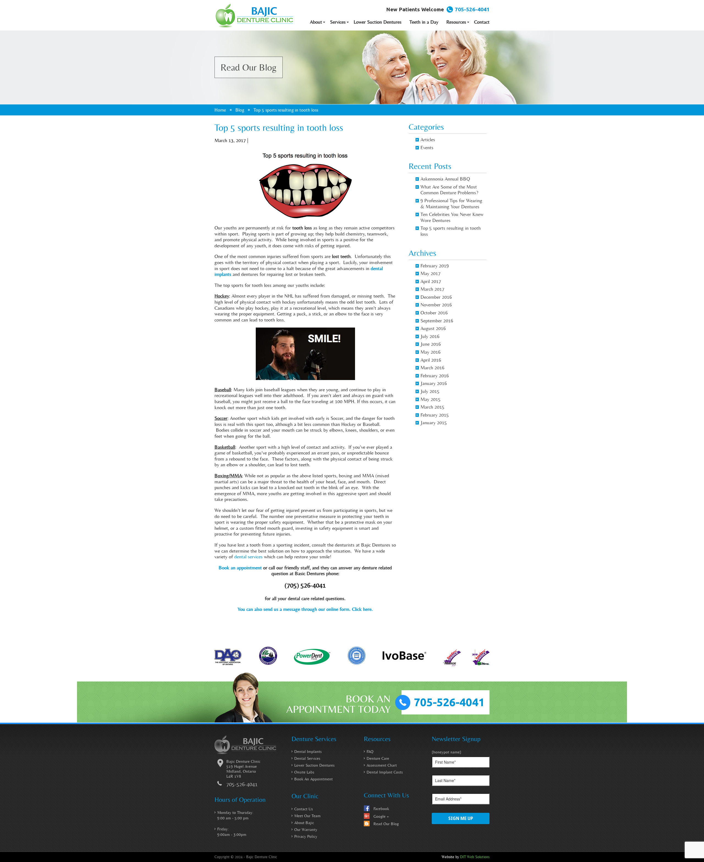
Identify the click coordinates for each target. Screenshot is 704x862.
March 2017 (432, 289)
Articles (427, 139)
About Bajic (304, 822)
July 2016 (429, 336)
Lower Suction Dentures (378, 22)
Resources (456, 22)
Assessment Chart (382, 765)
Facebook (381, 808)
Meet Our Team (307, 815)
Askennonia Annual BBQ (445, 179)
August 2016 (433, 328)
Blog (239, 110)
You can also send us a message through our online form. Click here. (305, 609)
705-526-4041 (472, 9)
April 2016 (430, 360)
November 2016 (436, 304)
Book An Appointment (313, 779)
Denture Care (378, 758)
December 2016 (436, 297)
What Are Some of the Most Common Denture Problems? (449, 190)
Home (220, 110)
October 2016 (434, 312)
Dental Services (307, 758)
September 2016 (436, 320)
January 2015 (433, 422)
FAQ (370, 751)
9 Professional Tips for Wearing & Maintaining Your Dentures (451, 203)
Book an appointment (240, 567)
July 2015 (429, 391)
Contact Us (303, 808)
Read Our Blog (386, 823)
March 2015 (432, 407)
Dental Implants (308, 751)
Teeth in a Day (423, 22)
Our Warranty (305, 829)
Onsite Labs (304, 772)
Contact (482, 22)
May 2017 (430, 273)
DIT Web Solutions (475, 857)
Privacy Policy (305, 836)
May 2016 (430, 352)
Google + (381, 816)
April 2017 (430, 281)
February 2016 (434, 375)
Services (338, 22)
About (316, 22)
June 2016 (430, 344)
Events (426, 147)
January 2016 (433, 383)
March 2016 (432, 367)
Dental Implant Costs (385, 772)
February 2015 (434, 415)
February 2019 (434, 265)
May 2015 (430, 399)
